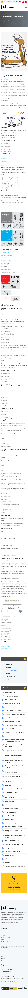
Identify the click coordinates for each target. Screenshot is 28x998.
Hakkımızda (9, 664)
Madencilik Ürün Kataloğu (11, 696)
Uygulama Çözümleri (11, 670)
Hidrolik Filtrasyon (9, 819)
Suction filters (3, 157)
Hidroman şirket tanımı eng (12, 805)
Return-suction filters (5, 160)
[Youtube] (5, 982)
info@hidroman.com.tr (14, 889)
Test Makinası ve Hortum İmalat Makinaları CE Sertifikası (13, 771)
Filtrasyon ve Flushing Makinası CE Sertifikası (14, 766)
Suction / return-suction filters (7, 254)
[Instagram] (3, 982)
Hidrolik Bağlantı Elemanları (12, 859)
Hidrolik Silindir (9, 862)
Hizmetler (3, 958)
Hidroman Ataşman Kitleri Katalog (14, 703)
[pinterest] (14, 982)
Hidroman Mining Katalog (11, 707)
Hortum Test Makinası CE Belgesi (13, 826)
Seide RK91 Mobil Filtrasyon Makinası (14, 732)
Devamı (2, 924)
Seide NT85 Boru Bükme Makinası (13, 725)
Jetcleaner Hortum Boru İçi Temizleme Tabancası (15, 867)
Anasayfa (3, 21)
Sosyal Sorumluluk (5, 944)
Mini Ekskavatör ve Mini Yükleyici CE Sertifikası (14, 777)
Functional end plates (5, 257)
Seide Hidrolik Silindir (10, 812)
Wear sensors (3, 625)
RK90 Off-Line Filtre (10, 729)
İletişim (8, 679)
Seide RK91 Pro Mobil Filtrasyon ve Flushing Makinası (13, 796)
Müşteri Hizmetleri (12, 2)
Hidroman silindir (9, 801)
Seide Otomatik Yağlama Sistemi (13, 816)
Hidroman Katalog (10, 692)
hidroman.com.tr (21, 994)
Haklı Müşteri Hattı (11, 676)
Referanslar (9, 667)
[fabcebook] (1, 982)
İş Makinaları (8, 785)
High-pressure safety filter (6, 260)
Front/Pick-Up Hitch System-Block (7, 255)
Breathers (3, 163)
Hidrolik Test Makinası (10, 855)
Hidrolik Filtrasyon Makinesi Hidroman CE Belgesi (15, 836)
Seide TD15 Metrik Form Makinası (13, 736)
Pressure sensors (4, 259)
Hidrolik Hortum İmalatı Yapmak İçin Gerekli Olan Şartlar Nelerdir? (14, 756)
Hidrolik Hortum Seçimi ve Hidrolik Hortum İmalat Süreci (13, 745)
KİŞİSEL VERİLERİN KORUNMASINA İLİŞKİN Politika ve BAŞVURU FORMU (12, 947)
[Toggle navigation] (26, 7)
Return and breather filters (6, 648)
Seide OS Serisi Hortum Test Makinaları (15, 714)
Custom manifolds (4, 619)
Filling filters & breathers (5, 646)
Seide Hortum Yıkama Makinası (13, 710)
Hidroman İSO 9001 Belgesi (12, 841)
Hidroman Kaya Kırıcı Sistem (12, 721)
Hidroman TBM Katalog (11, 700)
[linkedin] (12, 982)
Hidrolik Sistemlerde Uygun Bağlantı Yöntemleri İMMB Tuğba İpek (14, 740)
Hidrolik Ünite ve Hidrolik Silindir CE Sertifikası (14, 761)
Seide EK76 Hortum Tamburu (12, 718)
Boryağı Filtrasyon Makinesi (12, 848)
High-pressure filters (5, 158)
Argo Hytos (8, 781)
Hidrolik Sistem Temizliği (11, 808)
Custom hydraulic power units (6, 621)
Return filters (3, 161)
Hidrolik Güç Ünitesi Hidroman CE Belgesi (13, 831)
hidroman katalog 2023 (11, 792)
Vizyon (8, 673)
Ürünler (2, 956)
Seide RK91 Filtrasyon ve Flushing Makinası (13, 750)
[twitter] (8, 982)
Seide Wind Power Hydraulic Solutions (15, 823)
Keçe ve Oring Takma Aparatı (12, 851)
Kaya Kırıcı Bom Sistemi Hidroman (14, 844)
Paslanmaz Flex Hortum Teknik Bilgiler (14, 789)
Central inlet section (5, 252)
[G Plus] (10, 982)
